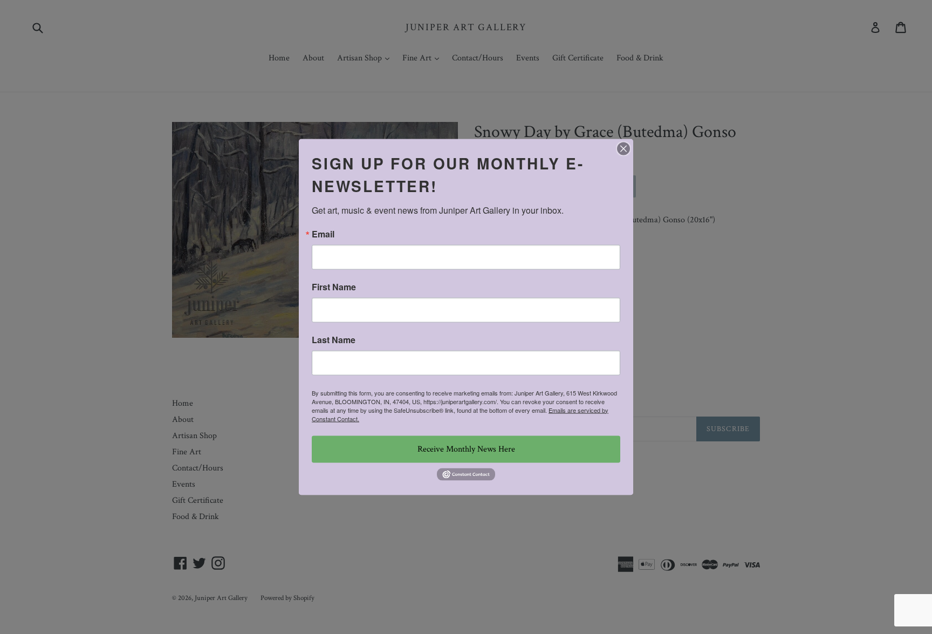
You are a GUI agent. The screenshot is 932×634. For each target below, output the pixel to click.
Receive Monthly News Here (466, 448)
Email (323, 233)
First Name (334, 286)
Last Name (333, 339)
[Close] (623, 148)
